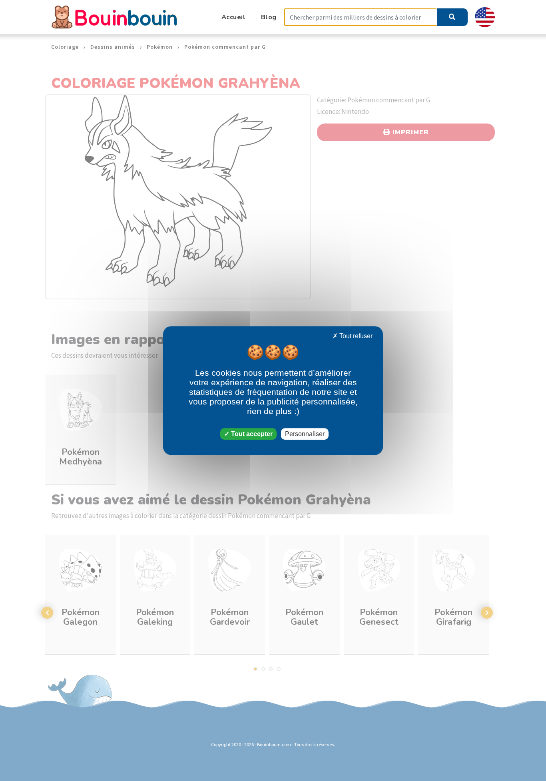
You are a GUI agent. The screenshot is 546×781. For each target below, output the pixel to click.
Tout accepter (251, 433)
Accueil (233, 17)
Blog (269, 17)
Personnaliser (305, 433)
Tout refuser (355, 336)
